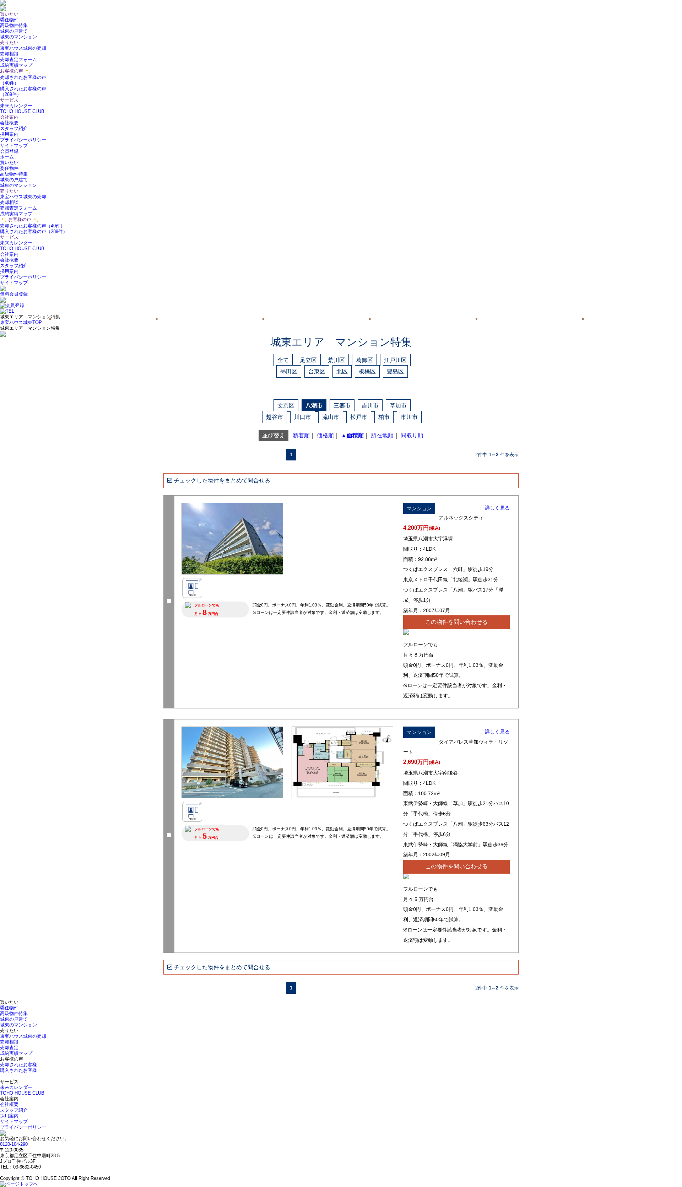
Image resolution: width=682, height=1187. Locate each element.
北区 (342, 371)
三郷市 (342, 406)
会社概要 (9, 122)
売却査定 (9, 1047)
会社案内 (9, 254)
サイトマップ (14, 145)
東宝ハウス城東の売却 (23, 48)
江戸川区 (395, 360)
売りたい (9, 191)
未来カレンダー (16, 105)
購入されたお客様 (18, 1070)
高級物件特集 (14, 25)
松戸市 (358, 417)
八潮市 (314, 406)
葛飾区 (364, 360)
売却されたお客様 (18, 1064)
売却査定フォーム (18, 59)
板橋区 (367, 371)
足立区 (308, 360)
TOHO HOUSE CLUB (22, 111)
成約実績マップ (16, 65)
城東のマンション (18, 36)
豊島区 (395, 371)
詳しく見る (497, 508)
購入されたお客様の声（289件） (33, 231)
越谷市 (274, 417)
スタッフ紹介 (14, 128)
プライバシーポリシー (23, 139)
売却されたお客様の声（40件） (32, 225)
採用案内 (9, 134)
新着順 (301, 435)
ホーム (7, 157)
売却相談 (9, 53)
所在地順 (382, 435)
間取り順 (412, 435)
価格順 (325, 435)
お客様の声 (20, 219)
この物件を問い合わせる (456, 622)
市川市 (409, 417)
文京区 (285, 406)
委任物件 (9, 19)
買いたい (9, 162)
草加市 (398, 406)
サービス (9, 237)
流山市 (330, 417)
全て (283, 360)
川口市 (302, 417)
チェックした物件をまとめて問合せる (221, 481)
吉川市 (370, 406)
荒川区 (336, 360)
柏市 (384, 417)
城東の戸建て (14, 31)
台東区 (316, 371)
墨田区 (288, 371)
